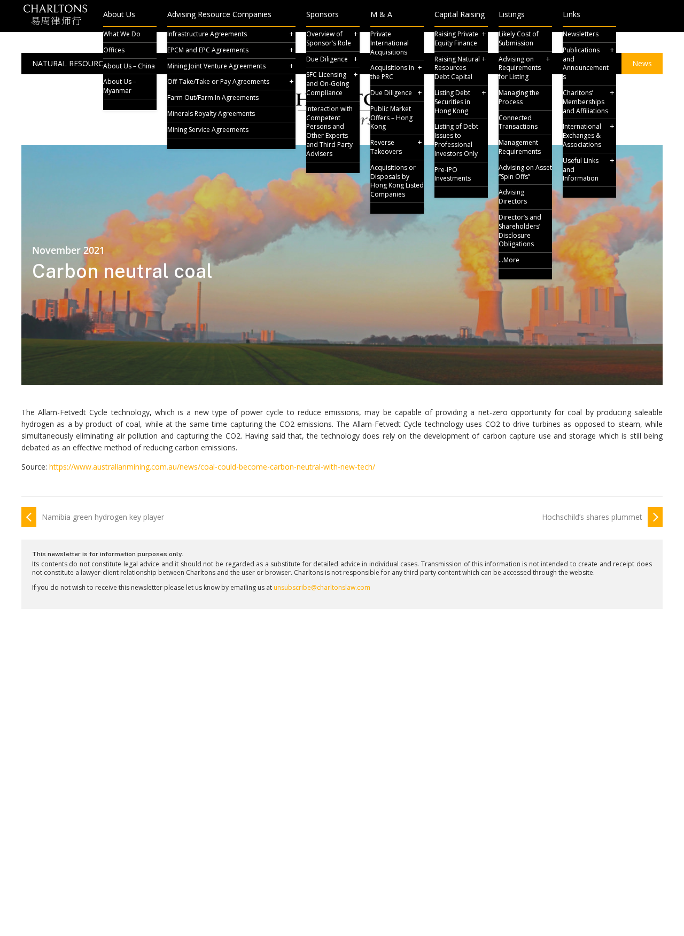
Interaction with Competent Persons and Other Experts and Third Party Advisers (329, 131)
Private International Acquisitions (389, 43)
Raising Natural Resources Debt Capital (457, 68)
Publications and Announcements (586, 63)
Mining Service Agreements (207, 129)
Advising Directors (513, 197)
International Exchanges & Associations (582, 135)
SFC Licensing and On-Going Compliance (327, 83)
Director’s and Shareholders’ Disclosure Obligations (520, 230)
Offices (114, 49)
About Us (119, 15)
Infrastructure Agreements (207, 33)
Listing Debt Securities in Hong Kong (452, 101)
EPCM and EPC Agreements (207, 49)
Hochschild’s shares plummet (592, 517)
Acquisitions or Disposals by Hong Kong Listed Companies (397, 181)
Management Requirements (520, 147)
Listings (512, 15)
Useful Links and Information (580, 169)
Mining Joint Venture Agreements (216, 66)
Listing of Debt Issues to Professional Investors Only (456, 140)
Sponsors (322, 15)
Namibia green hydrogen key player (103, 517)
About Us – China (129, 66)
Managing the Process (519, 97)
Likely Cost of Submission (519, 38)
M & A (381, 15)
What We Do (122, 33)
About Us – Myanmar (119, 86)
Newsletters (580, 33)
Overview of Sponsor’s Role (328, 38)
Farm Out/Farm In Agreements (213, 97)
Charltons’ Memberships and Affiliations (585, 101)
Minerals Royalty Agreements (211, 113)
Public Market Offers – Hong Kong (391, 117)
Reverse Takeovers (386, 147)
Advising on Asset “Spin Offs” (525, 172)
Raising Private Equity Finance (456, 38)
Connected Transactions (518, 122)
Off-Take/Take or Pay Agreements (218, 81)
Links (571, 15)
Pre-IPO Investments (452, 174)
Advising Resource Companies (219, 15)
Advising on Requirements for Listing (520, 68)
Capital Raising (459, 15)
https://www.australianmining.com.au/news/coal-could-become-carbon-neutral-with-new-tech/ (212, 467)
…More (509, 259)
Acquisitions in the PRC (392, 72)
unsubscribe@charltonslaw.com (322, 587)
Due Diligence (327, 59)
